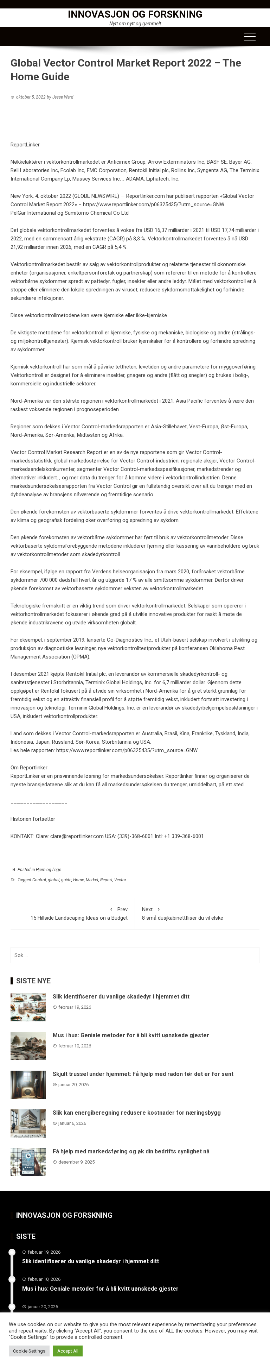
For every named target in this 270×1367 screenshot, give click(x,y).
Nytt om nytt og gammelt (135, 23)
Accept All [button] (67, 1351)
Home (78, 879)
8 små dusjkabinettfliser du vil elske (182, 913)
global (53, 879)
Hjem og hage (48, 869)
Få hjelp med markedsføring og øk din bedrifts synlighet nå (131, 1151)
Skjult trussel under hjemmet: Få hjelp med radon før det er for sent (143, 1074)
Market (92, 879)
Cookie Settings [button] (29, 1351)
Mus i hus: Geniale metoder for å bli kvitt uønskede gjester (131, 1035)
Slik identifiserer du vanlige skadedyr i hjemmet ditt (121, 996)
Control (39, 879)
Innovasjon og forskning (135, 14)
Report (106, 879)
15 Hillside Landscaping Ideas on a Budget (79, 913)
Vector (120, 879)
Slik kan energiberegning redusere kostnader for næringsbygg (137, 1112)
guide (66, 879)
